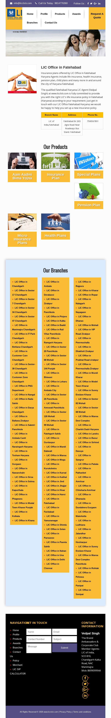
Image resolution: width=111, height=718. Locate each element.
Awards (76, 14)
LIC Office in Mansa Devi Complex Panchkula (87, 559)
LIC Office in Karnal (56, 472)
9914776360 (61, 3)
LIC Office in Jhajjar (56, 486)
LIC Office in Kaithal (57, 477)
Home (30, 14)
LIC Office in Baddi (56, 325)
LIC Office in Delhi (56, 559)
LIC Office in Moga (56, 459)
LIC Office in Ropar (88, 295)
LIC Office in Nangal (25, 394)
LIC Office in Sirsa (24, 477)
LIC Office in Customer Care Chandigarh (19, 355)
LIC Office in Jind (55, 481)
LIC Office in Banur (88, 438)
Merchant (17, 665)
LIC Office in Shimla (57, 525)
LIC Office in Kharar (88, 290)
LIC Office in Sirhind (88, 442)
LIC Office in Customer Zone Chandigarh (20, 377)
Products (60, 14)
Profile (44, 14)
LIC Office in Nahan (56, 551)
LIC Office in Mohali (88, 325)
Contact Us (51, 22)
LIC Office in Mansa (56, 455)
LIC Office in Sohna (24, 481)
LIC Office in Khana (24, 520)
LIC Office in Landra (88, 433)
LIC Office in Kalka (56, 321)
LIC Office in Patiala (88, 464)
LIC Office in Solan (56, 529)
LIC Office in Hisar (56, 490)
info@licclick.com (23, 3)
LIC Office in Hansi (56, 494)
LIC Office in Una (55, 555)
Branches (32, 22)
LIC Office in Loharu (57, 381)
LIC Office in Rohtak (88, 568)
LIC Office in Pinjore (57, 316)
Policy (16, 660)
